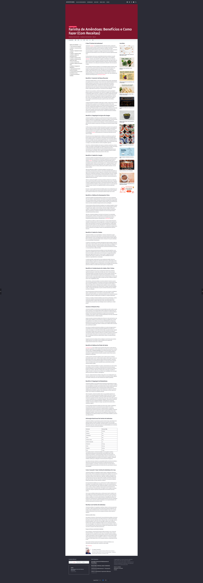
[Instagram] (129, 2)
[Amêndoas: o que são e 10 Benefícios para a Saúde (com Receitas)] (127, 178)
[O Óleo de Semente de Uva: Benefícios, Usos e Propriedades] (127, 76)
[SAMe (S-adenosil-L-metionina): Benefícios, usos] (127, 152)
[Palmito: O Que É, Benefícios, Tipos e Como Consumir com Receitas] (127, 89)
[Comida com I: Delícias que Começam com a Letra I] (127, 102)
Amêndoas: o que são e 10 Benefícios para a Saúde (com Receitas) (127, 184)
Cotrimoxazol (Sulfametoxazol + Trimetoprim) (100, 568)
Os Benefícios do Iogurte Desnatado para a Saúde (127, 145)
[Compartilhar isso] (78, 40)
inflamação (108, 218)
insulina (93, 132)
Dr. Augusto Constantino (96, 549)
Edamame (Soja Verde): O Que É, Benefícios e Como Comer (127, 122)
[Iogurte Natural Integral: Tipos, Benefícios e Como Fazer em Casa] (127, 49)
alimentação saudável (101, 74)
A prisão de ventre (89, 347)
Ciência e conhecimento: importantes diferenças (101, 571)
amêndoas (92, 45)
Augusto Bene (95, 580)
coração (90, 160)
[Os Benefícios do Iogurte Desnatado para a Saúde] (127, 134)
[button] (136, 2)
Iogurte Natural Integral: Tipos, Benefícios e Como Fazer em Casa (127, 55)
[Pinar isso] (87, 40)
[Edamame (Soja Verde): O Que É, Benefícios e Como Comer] (127, 115)
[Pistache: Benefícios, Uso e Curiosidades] (127, 165)
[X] (131, 2)
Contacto (115, 569)
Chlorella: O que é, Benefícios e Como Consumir (126, 68)
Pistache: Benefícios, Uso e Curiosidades (126, 170)
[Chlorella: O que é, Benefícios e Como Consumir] (127, 62)
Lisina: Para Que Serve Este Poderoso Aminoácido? (77, 570)
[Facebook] (127, 2)
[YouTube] (134, 2)
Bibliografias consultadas (118, 568)
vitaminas (87, 58)
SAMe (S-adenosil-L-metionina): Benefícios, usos (127, 157)
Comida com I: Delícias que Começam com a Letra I (127, 108)
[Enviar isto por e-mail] (75, 40)
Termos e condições (117, 566)
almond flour (90, 545)
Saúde (72, 567)
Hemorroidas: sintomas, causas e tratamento (100, 565)
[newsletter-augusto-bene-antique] (127, 189)
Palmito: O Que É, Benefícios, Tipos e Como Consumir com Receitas (126, 94)
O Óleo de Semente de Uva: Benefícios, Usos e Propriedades (127, 82)
